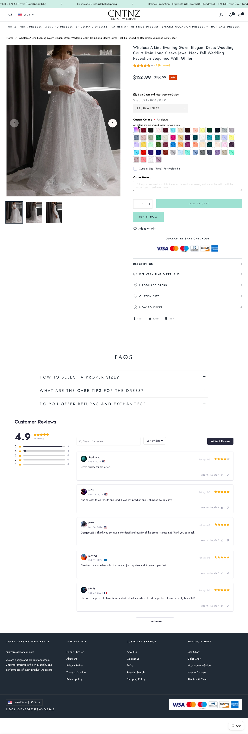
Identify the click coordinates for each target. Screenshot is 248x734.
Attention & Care (197, 679)
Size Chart (193, 652)
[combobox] (154, 441)
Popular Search (75, 652)
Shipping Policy (136, 679)
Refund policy (74, 679)
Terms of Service (76, 672)
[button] (10, 14)
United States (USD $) (25, 702)
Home (9, 38)
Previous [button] (14, 123)
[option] (63, 121)
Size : (149, 100)
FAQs (130, 665)
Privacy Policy (74, 665)
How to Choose (197, 672)
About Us (71, 659)
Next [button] (112, 123)
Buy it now (148, 217)
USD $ (27, 14)
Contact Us (133, 659)
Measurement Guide (199, 665)
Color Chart (194, 659)
